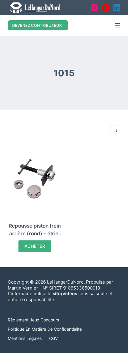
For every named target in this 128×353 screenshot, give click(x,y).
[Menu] (117, 25)
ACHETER (34, 246)
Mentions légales (25, 338)
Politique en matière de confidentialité (45, 329)
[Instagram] (94, 7)
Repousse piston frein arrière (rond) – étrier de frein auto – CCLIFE (35, 233)
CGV (53, 338)
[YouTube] (105, 7)
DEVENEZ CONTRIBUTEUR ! (38, 25)
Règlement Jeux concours (33, 319)
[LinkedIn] (116, 7)
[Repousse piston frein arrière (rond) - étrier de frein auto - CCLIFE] (35, 179)
